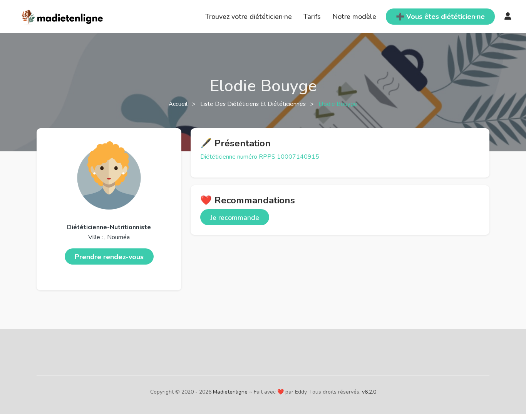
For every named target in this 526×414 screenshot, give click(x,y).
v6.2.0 (369, 392)
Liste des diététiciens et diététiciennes (253, 104)
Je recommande (234, 217)
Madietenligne (230, 392)
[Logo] (62, 15)
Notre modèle (354, 16)
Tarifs (312, 16)
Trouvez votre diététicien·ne (248, 16)
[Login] (507, 16)
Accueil (179, 104)
